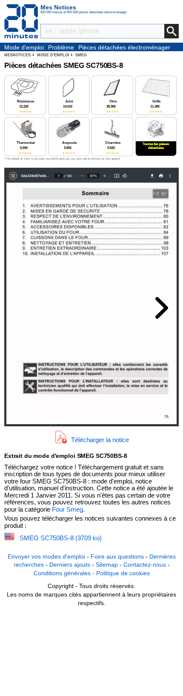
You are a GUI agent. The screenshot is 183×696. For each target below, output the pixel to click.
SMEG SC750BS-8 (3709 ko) (61, 538)
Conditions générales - (65, 573)
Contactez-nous (144, 564)
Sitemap (107, 564)
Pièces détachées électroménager (124, 47)
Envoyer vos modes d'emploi (46, 556)
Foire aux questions (117, 556)
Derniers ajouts (69, 564)
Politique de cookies (123, 573)
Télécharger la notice (100, 439)
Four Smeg (67, 509)
